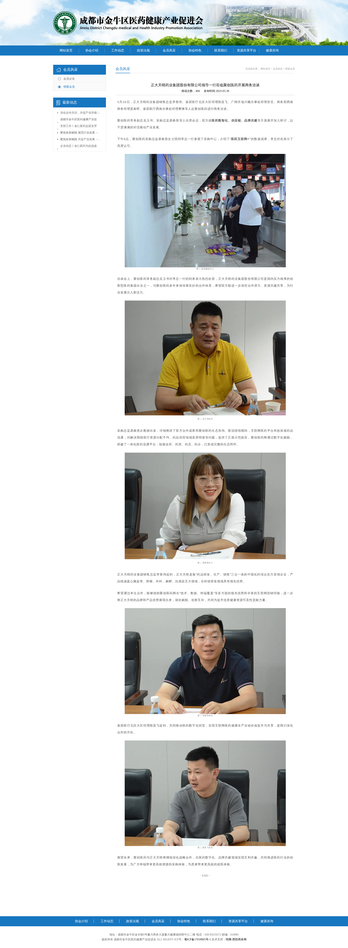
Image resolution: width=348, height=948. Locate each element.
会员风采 (169, 50)
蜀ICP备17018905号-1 (197, 939)
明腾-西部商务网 (236, 939)
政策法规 (143, 50)
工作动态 (117, 50)
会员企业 (69, 78)
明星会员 (69, 86)
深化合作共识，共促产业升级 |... (80, 112)
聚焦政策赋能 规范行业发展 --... (80, 132)
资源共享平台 (246, 50)
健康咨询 (272, 50)
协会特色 (194, 50)
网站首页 (66, 50)
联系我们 (220, 50)
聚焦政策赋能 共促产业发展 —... (80, 139)
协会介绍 (91, 50)
